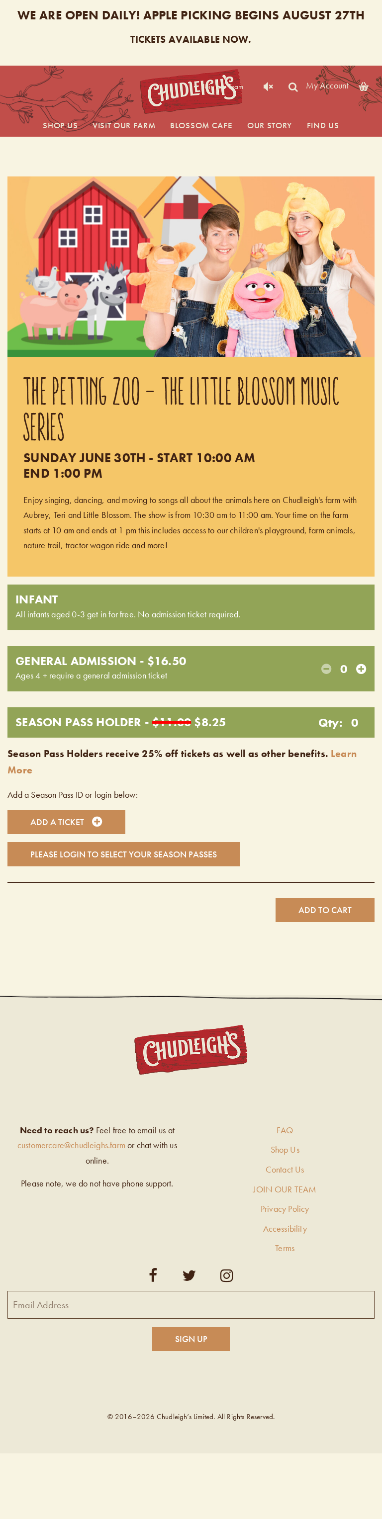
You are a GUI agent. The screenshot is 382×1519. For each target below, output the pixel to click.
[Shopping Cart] (364, 84)
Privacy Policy (285, 1208)
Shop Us (60, 125)
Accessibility (285, 1228)
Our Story (269, 125)
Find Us (323, 125)
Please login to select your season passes (123, 854)
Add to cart (325, 910)
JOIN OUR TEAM (284, 1189)
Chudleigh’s (191, 91)
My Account (327, 84)
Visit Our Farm (124, 125)
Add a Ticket (57, 822)
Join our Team (222, 86)
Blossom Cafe (201, 125)
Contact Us (285, 1169)
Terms (284, 1248)
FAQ (285, 1130)
